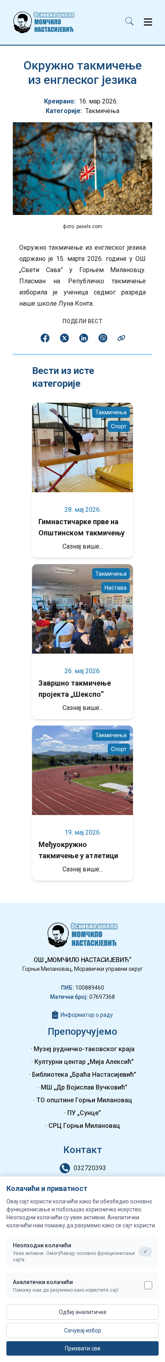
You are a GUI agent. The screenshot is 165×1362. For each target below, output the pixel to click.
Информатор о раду (86, 1015)
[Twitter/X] (64, 338)
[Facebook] (45, 338)
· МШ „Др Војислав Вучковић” (82, 1087)
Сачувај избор (82, 1330)
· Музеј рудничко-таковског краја (82, 1049)
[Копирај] (121, 338)
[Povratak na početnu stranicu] (44, 22)
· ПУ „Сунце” (82, 1113)
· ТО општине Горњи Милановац (82, 1100)
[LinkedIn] (84, 338)
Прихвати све (83, 1348)
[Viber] (103, 338)
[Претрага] (129, 22)
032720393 (90, 1168)
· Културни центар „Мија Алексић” (82, 1062)
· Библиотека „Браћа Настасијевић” (82, 1074)
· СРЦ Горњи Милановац (82, 1125)
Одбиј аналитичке (83, 1312)
